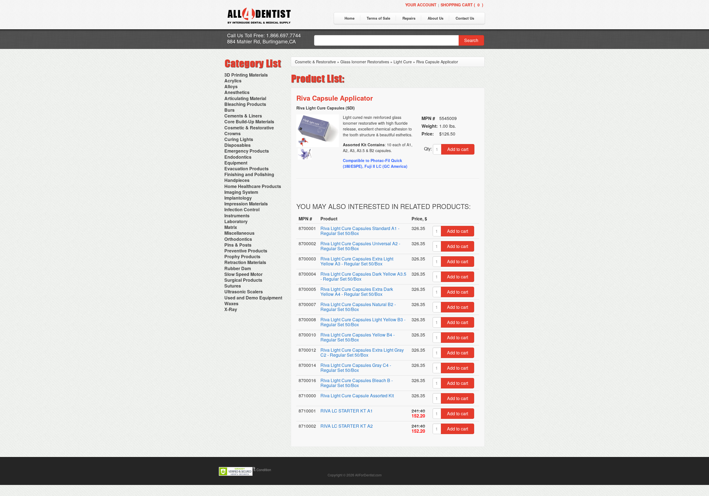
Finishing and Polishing (249, 174)
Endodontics (237, 157)
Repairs (408, 18)
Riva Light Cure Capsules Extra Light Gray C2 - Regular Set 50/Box (362, 352)
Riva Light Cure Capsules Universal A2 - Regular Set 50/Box (360, 246)
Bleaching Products (245, 104)
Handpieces (237, 180)
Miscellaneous (239, 233)
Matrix (230, 227)
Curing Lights (238, 139)
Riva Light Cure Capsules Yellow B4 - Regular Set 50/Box (357, 337)
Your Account (420, 4)
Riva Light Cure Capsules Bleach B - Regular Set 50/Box (356, 382)
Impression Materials (246, 203)
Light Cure (403, 61)
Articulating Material (245, 98)
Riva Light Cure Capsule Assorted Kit (357, 395)
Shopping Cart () (462, 4)
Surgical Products (243, 280)
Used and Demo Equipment (253, 297)
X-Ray (230, 309)
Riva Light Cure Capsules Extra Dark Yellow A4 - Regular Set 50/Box (356, 291)
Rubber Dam (237, 268)
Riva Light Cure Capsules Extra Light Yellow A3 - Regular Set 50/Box (356, 261)
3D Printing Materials (246, 74)
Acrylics (233, 80)
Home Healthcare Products (252, 186)
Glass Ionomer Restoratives (364, 61)
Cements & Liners (243, 115)
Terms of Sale (378, 18)
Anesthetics (237, 92)
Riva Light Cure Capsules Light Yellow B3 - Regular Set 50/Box (362, 322)
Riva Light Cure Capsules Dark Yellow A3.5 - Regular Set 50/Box (363, 276)
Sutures (232, 285)
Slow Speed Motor (243, 274)
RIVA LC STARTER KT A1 (346, 411)
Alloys (231, 86)
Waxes (231, 303)
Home (349, 18)
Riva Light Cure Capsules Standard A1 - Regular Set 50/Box (359, 230)
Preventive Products (245, 250)
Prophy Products (242, 256)
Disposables (237, 145)
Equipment (235, 162)
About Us (435, 18)
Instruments (237, 215)
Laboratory (236, 221)
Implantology (238, 197)
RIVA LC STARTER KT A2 (346, 426)
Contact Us (465, 18)
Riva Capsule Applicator (437, 61)
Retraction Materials (245, 262)
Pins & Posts (237, 244)
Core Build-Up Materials (249, 121)
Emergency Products (246, 150)
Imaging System (241, 192)
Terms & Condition (257, 469)
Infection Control (242, 209)
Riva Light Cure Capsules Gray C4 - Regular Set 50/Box (355, 367)
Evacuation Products (246, 168)
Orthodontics (238, 239)
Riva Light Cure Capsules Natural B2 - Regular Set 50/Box (358, 306)
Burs (229, 110)
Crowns (232, 133)
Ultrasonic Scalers (243, 291)
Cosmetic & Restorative (249, 127)
